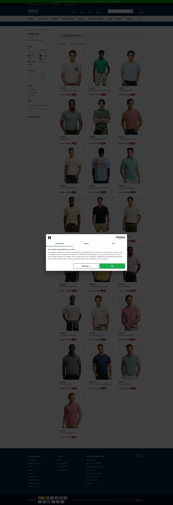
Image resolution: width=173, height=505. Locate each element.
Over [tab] (113, 243)
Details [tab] (86, 243)
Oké (112, 266)
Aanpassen (85, 266)
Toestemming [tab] (59, 243)
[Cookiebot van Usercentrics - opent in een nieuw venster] (117, 237)
